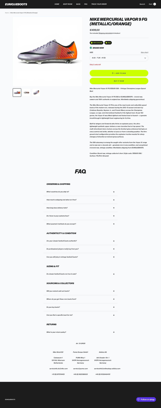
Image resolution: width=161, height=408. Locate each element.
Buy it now (119, 81)
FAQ (85, 4)
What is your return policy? (56, 332)
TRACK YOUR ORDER (99, 4)
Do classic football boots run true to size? (61, 274)
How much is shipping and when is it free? (61, 200)
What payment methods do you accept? (61, 224)
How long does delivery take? (57, 208)
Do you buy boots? (53, 307)
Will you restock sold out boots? (58, 291)
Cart (152, 4)
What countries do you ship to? (58, 192)
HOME (57, 4)
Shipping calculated (105, 33)
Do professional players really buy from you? (63, 249)
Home (7, 13)
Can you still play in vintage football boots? (62, 257)
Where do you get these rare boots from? (61, 299)
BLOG (78, 4)
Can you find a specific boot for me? (60, 315)
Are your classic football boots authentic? (62, 241)
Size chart (144, 52)
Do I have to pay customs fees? (58, 216)
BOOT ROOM (67, 4)
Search (142, 4)
